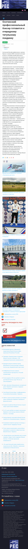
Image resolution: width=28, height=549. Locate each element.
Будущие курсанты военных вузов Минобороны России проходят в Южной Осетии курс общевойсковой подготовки (13, 365)
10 (2, 458)
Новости (5, 42)
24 (2, 462)
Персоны (8, 15)
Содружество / (5, 536)
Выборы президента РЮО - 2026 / (8, 518)
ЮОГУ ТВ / (9, 537)
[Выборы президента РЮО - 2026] (14, 335)
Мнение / (24, 524)
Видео (3, 15)
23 (23, 460)
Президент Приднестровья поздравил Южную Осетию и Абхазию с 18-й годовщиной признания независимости (13, 358)
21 (16, 460)
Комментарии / (11, 523)
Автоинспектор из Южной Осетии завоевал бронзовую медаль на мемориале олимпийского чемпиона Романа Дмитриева (13, 310)
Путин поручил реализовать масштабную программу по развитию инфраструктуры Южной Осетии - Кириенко (14, 430)
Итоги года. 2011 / (21, 522)
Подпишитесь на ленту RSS (11, 314)
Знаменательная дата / (22, 519)
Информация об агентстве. (8, 474)
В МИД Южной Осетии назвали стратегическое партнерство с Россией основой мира (13, 372)
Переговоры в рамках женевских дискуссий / (9, 529)
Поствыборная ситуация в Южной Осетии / (9, 531)
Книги (13, 15)
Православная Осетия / (19, 531)
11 (6, 458)
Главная (4, 12)
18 (6, 460)
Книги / (8, 523)
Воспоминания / (20, 512)
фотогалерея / (12, 536)
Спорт (3, 45)
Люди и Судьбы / (16, 523)
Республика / (17, 535)
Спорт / (9, 536)
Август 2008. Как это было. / (7, 511)
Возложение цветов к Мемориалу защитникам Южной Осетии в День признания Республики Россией (12, 351)
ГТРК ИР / (13, 519)
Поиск (17, 15)
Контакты (13, 12)
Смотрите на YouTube (9, 319)
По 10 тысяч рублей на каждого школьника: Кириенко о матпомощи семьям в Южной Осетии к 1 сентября (14, 412)
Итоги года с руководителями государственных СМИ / (11, 522)
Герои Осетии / (18, 518)
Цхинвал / (16, 536)
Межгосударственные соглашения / (8, 524)
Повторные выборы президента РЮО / (8, 530)
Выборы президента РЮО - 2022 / (18, 517)
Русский (25, 10)
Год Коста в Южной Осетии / (7, 519)
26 (9, 462)
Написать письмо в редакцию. (9, 476)
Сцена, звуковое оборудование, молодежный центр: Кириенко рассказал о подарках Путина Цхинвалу (14, 386)
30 (13, 454)
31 (16, 454)
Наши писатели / (5, 525)
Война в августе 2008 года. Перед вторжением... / (10, 512)
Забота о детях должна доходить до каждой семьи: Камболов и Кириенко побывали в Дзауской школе (14, 399)
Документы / (17, 519)
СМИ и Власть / (21, 535)
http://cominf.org (19, 480)
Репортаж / (13, 535)
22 (20, 460)
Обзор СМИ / (16, 525)
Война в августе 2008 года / (20, 511)
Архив (14, 451)
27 (2, 454)
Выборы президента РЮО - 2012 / (8, 517)
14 (16, 458)
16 (23, 458)
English (22, 10)
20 (13, 460)
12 (9, 458)
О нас (8, 12)
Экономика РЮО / (20, 536)
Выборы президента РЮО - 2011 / (15, 516)
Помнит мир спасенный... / (18, 530)
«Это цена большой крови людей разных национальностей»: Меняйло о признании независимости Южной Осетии (13, 446)
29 (9, 454)
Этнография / (5, 537)
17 (2, 460)
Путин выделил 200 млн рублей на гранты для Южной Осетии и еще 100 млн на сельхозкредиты (14, 379)
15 (20, 458)
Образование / (20, 525)
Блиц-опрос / (13, 511)
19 (9, 460)
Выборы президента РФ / (7, 516)
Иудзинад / (5, 523)
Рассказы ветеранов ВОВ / (7, 535)
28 (6, 454)
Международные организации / (18, 524)
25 (6, 462)
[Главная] (14, 544)
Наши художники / (11, 525)
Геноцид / (14, 518)
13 (13, 458)
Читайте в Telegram (9, 316)
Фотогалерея (20, 12)
